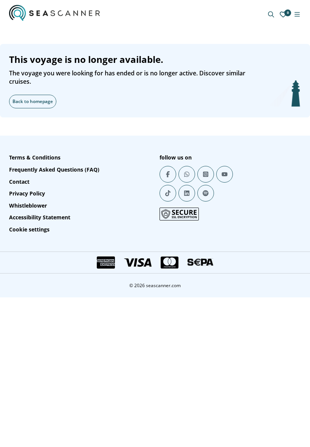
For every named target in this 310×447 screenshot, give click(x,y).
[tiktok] (168, 193)
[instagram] (205, 174)
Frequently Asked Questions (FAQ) (54, 169)
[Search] (271, 14)
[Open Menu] (297, 14)
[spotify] (205, 193)
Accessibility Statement (39, 217)
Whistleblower (28, 205)
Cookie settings (29, 229)
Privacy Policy (27, 193)
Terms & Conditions (34, 157)
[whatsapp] (186, 174)
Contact (19, 181)
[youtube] (224, 174)
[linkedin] (186, 193)
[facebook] (168, 174)
